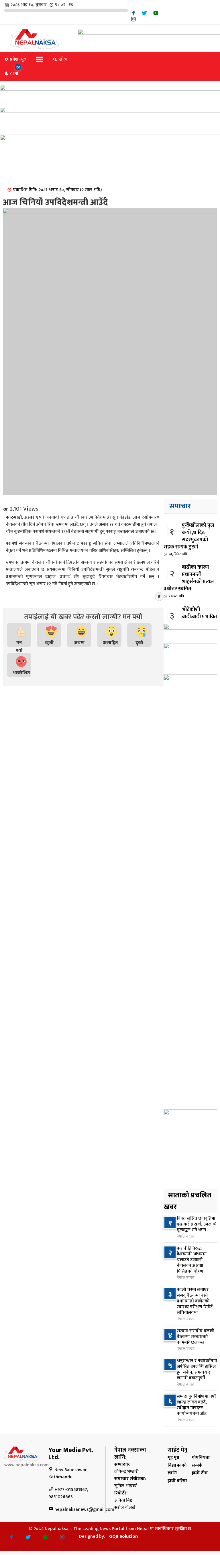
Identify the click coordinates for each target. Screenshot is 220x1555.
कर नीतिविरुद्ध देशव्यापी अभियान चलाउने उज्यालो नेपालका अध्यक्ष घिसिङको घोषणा (192, 1259)
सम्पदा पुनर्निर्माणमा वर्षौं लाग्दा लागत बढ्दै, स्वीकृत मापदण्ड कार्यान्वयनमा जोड (196, 1405)
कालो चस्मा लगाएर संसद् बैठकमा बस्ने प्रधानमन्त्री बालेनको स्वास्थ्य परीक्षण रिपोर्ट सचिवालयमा (195, 1301)
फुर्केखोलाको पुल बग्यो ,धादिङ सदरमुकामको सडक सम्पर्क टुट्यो (189, 539)
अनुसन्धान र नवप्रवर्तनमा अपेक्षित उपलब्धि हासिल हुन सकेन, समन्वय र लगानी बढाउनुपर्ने (197, 1369)
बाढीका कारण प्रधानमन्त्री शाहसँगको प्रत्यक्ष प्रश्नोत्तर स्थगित (189, 581)
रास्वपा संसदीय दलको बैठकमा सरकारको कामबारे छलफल (195, 1336)
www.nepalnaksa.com (26, 1465)
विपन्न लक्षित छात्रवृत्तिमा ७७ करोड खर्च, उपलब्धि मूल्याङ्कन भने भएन (197, 1224)
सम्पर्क (197, 1465)
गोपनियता (201, 1457)
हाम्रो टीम (200, 1473)
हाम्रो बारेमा (177, 1481)
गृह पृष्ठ (173, 1457)
